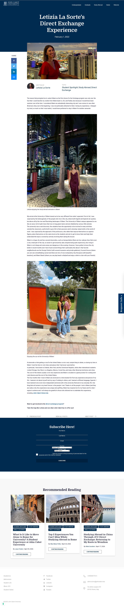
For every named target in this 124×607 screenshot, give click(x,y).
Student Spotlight (70, 87)
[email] (14, 77)
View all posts (61, 416)
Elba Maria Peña (55, 544)
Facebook (49, 576)
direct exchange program (54, 404)
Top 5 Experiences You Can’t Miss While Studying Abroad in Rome (62, 537)
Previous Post (35, 416)
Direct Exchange (19, 529)
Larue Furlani (19, 549)
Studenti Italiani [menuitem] (8, 590)
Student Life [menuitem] (7, 583)
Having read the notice (45, 453)
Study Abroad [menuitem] (98, 5)
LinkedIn (49, 583)
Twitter (48, 579)
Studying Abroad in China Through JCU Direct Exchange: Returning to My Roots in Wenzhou (98, 538)
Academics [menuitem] (7, 576)
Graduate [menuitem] (87, 5)
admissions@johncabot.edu (96, 581)
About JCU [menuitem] (7, 586)
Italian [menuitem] (108, 5)
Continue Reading (22, 554)
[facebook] (14, 60)
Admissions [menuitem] (7, 579)
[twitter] (14, 66)
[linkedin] (14, 71)
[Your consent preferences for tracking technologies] (3, 604)
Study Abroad (85, 87)
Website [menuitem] (116, 5)
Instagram (49, 586)
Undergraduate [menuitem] (76, 5)
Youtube (48, 590)
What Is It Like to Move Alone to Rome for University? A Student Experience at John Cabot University (27, 539)
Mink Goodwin (90, 546)
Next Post (89, 416)
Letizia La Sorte (43, 88)
